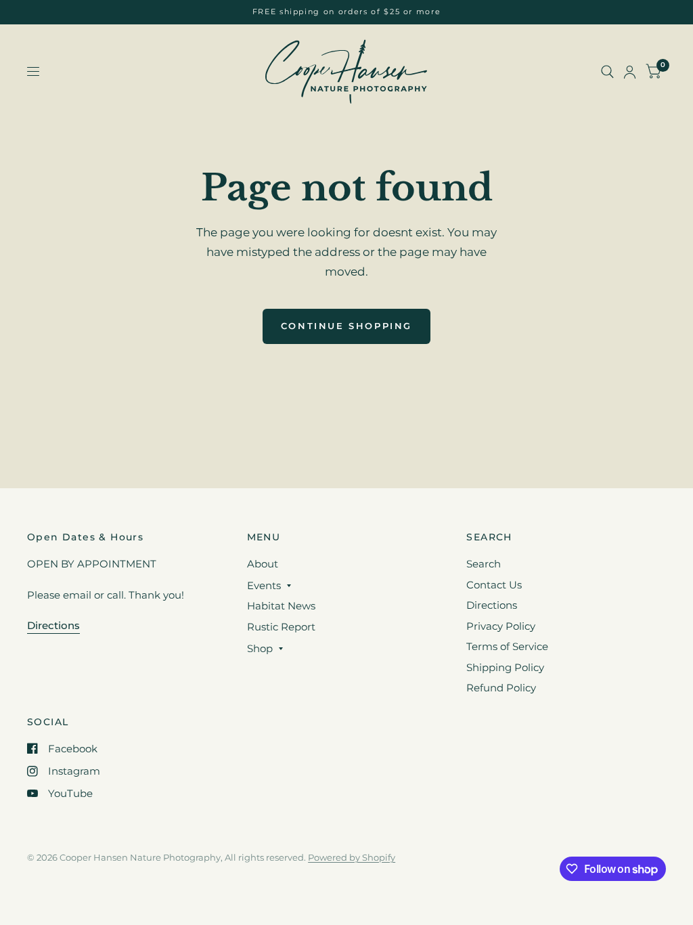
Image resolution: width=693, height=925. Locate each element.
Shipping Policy (505, 667)
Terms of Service (507, 646)
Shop (260, 648)
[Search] (607, 71)
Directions (491, 605)
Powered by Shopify (351, 857)
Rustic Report (281, 626)
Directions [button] (53, 625)
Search (483, 563)
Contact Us (494, 584)
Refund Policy (501, 687)
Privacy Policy (500, 626)
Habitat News (281, 605)
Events (264, 585)
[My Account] (630, 71)
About (262, 563)
